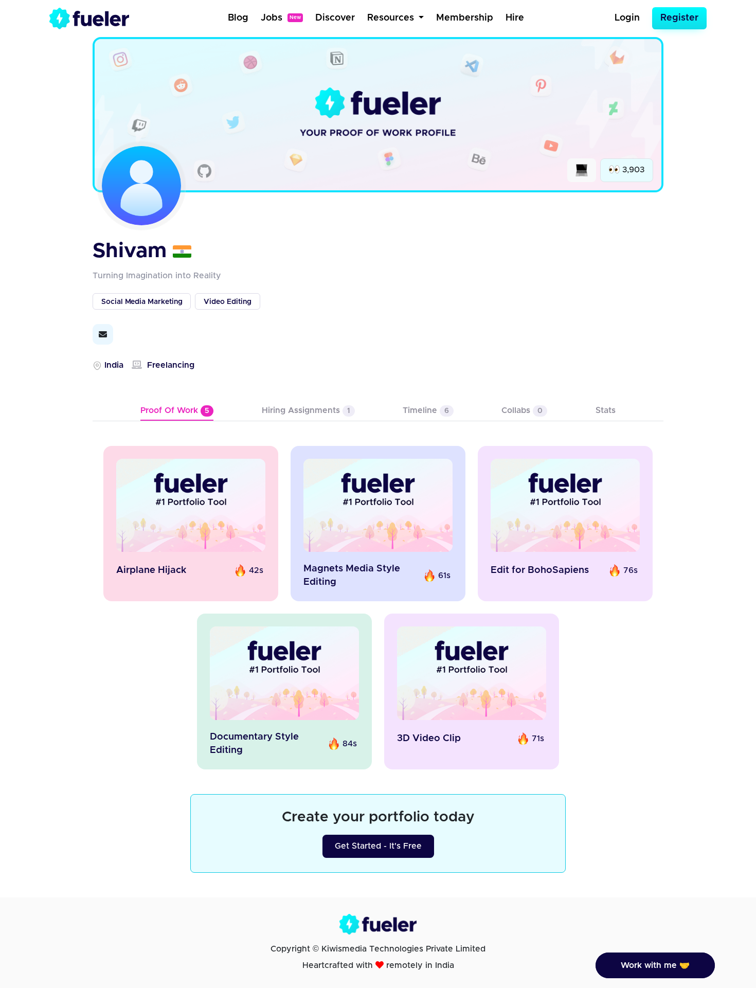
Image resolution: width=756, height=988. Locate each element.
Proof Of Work (174, 410)
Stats (606, 410)
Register (679, 18)
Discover (335, 18)
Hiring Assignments (306, 410)
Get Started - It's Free (378, 846)
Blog (238, 18)
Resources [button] (392, 18)
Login (627, 18)
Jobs (281, 18)
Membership (464, 18)
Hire (515, 18)
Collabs (522, 410)
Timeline (426, 410)
